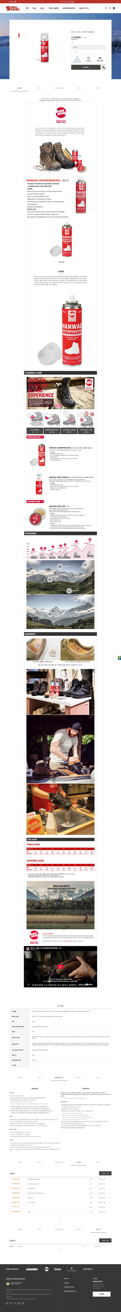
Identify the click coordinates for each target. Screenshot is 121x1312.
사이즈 (39, 88)
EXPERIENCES (69, 8)
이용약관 (66, 1283)
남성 (42, 8)
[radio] (72, 42)
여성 (34, 8)
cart (103, 67)
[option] (19, 35)
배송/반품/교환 (59, 88)
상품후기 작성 (105, 1173)
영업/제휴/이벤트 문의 (70, 1291)
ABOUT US (84, 8)
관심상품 (105, 29)
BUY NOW (86, 67)
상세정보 (19, 88)
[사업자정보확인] (39, 1294)
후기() (78, 88)
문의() (98, 88)
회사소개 (66, 1278)
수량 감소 (82, 52)
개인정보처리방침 (69, 1287)
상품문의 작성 (105, 1240)
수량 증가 (94, 52)
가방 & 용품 (53, 8)
